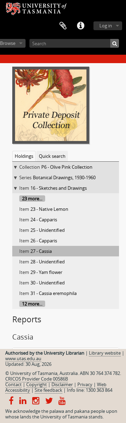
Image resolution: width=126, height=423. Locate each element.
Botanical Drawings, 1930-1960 (64, 177)
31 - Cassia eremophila (53, 293)
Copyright (36, 384)
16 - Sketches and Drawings (58, 188)
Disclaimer (62, 384)
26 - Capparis (43, 240)
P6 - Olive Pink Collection (66, 167)
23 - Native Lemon (49, 209)
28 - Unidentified (47, 261)
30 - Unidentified (47, 283)
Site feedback (48, 390)
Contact (13, 384)
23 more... (32, 198)
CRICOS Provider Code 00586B (36, 379)
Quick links (80, 26)
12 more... (32, 304)
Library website (105, 353)
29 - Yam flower (46, 272)
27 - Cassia (41, 251)
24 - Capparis (43, 219)
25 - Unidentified (47, 230)
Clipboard (63, 26)
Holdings (24, 156)
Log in (105, 25)
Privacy (84, 384)
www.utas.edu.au (23, 358)
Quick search (52, 156)
